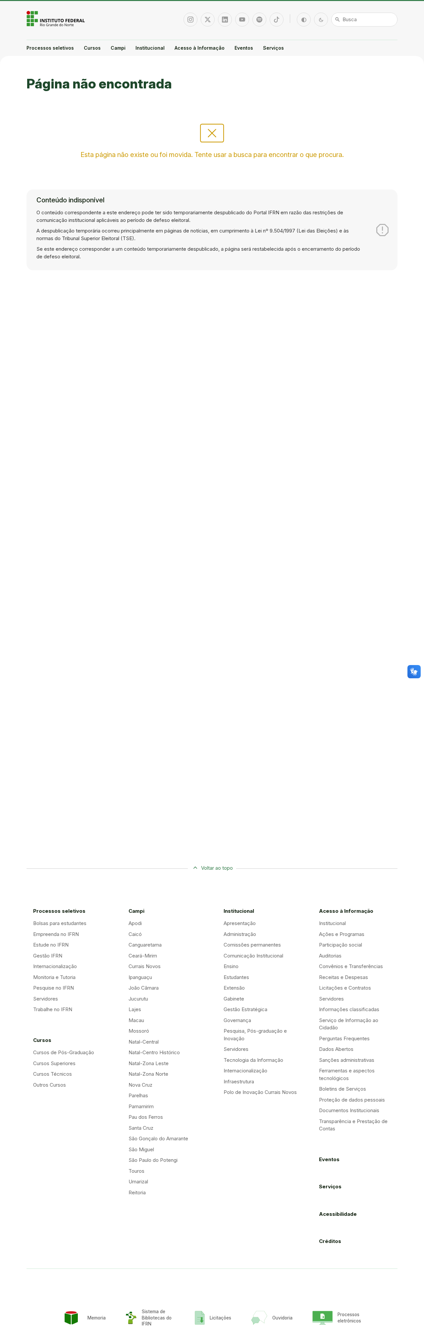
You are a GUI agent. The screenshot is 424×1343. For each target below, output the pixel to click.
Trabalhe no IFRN (52, 1009)
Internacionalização (55, 966)
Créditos (330, 1241)
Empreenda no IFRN (56, 934)
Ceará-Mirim (143, 956)
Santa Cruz (141, 1128)
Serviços (273, 48)
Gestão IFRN (47, 956)
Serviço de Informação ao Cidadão (348, 1024)
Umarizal (138, 1181)
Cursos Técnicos (52, 1074)
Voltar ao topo (217, 868)
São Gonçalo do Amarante (158, 1138)
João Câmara (144, 988)
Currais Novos (145, 966)
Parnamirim (141, 1106)
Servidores (45, 999)
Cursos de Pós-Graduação (63, 1052)
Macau (136, 1020)
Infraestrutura (239, 1081)
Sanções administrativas (346, 1060)
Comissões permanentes (252, 945)
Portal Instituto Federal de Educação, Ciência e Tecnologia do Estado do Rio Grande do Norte (56, 18)
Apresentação (240, 923)
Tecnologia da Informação (253, 1060)
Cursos (92, 48)
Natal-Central (144, 1042)
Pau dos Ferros (146, 1117)
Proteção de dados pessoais (352, 1100)
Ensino (231, 966)
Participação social (340, 945)
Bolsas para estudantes (59, 923)
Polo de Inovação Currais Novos (260, 1092)
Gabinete (234, 999)
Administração (240, 934)
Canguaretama (145, 945)
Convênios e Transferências (351, 966)
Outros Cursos (49, 1085)
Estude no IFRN (51, 945)
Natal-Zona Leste (149, 1063)
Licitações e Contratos (345, 988)
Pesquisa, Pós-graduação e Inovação (255, 1035)
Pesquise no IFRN (53, 988)
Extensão (234, 988)
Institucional (150, 48)
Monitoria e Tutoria (54, 977)
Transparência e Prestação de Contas (353, 1125)
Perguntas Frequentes (344, 1038)
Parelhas (138, 1095)
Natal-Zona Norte (148, 1074)
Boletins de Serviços (342, 1089)
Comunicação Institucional (253, 956)
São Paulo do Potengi (153, 1160)
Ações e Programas (341, 934)
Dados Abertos (336, 1049)
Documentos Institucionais (349, 1110)
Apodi (135, 923)
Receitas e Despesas (343, 977)
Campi (118, 48)
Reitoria (137, 1192)
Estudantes (236, 977)
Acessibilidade (338, 1214)
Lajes (135, 1009)
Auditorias (330, 956)
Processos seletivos (50, 48)
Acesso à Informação (200, 48)
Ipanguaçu (140, 977)
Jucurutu (138, 999)
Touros (136, 1171)
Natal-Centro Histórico (154, 1052)
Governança (237, 1020)
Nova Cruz (140, 1085)
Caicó (135, 934)
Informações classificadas (349, 1009)
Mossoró (139, 1031)
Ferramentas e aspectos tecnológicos (347, 1074)
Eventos (244, 48)
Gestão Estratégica (245, 1009)
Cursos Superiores (54, 1063)
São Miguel (141, 1149)
